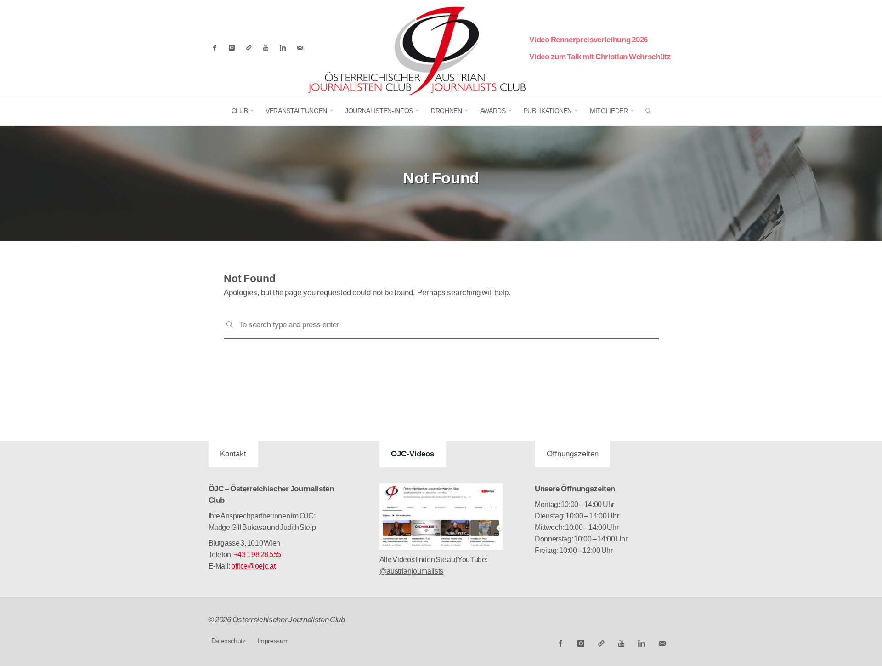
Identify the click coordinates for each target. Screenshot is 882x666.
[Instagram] (232, 48)
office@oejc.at (253, 566)
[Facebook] (215, 48)
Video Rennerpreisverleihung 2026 (588, 39)
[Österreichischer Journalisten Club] (417, 47)
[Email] (300, 48)
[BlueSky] (249, 48)
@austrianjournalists (411, 571)
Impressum (273, 640)
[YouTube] (266, 48)
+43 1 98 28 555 (257, 554)
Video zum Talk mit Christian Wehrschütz (600, 56)
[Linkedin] (283, 48)
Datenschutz (228, 640)
